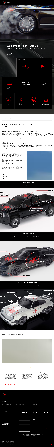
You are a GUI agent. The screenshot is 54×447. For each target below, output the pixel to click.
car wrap (19, 163)
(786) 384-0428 (8, 404)
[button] (48, 2)
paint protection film (39, 133)
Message (34, 419)
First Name (22, 419)
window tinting (29, 133)
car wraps (23, 133)
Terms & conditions (5, 444)
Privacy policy (11, 444)
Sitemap (13, 441)
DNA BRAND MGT (11, 442)
